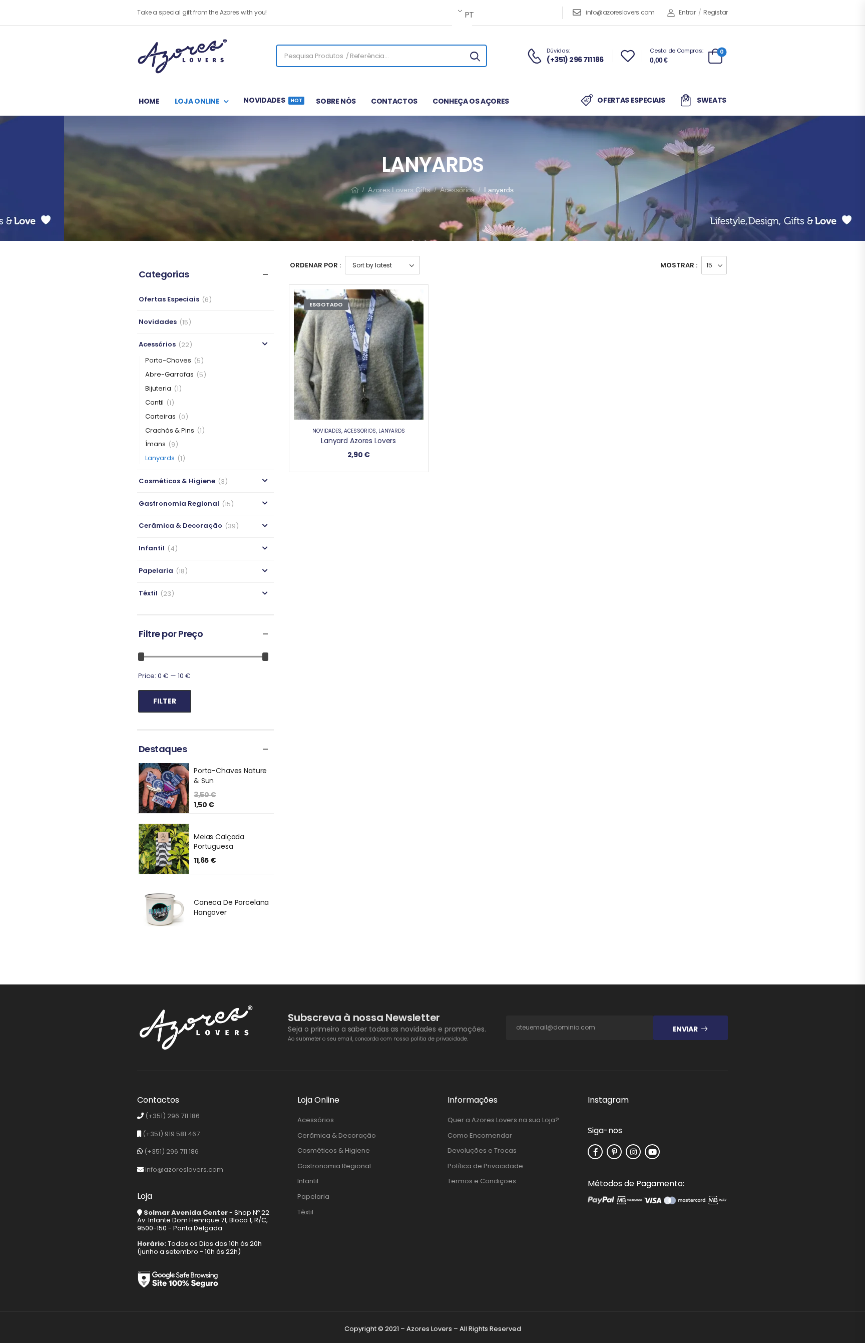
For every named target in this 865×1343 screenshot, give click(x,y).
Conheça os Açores (470, 101)
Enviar (685, 1029)
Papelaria (156, 571)
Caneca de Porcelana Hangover (231, 907)
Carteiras (160, 417)
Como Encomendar (480, 1136)
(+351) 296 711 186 (172, 1116)
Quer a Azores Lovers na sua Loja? (503, 1120)
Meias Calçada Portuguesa (219, 842)
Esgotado (326, 304)
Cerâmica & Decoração (180, 526)
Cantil (154, 403)
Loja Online (197, 101)
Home (149, 101)
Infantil (152, 548)
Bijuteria (158, 389)
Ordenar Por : (315, 265)
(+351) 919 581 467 (171, 1134)
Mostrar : (678, 265)
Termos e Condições (482, 1181)
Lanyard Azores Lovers (358, 441)
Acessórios (457, 190)
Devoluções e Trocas (482, 1151)
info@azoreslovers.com (620, 12)
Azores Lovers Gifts (399, 190)
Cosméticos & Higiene (177, 481)
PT (468, 15)
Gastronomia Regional (179, 504)
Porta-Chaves (168, 361)
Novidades (272, 100)
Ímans (155, 444)
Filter (164, 701)
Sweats (711, 100)
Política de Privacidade (485, 1166)
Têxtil (148, 593)
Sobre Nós (336, 101)
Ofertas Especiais (631, 100)
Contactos (394, 101)
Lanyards (160, 458)
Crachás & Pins (169, 431)
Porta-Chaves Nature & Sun (230, 776)
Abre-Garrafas (169, 375)
